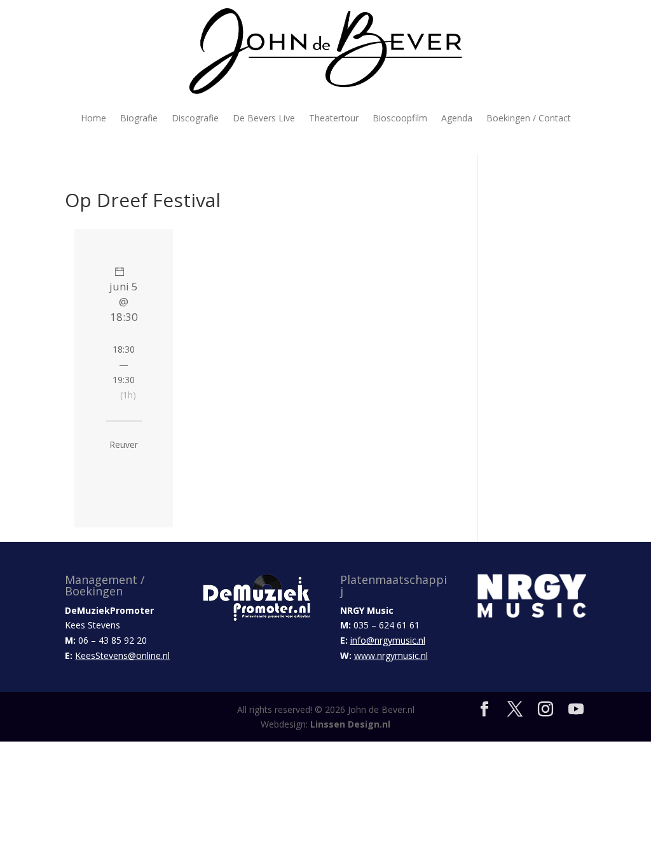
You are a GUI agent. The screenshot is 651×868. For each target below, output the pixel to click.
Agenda (456, 118)
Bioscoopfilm (400, 118)
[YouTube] (576, 709)
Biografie (139, 118)
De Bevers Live (264, 118)
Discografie (195, 118)
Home (93, 118)
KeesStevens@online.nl (122, 655)
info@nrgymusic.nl (387, 640)
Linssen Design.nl (350, 724)
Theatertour (334, 118)
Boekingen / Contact (528, 118)
